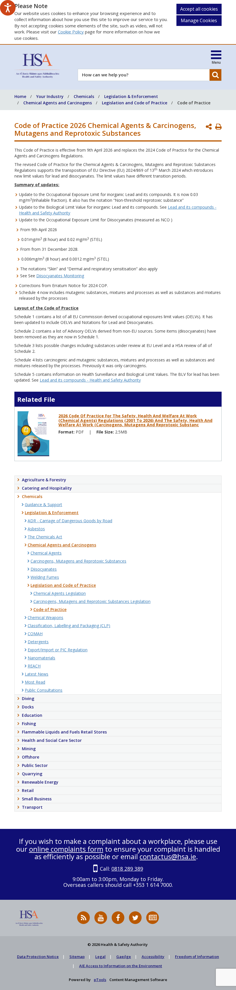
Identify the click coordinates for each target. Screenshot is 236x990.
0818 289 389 (127, 868)
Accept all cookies (199, 9)
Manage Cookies (199, 20)
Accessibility (153, 956)
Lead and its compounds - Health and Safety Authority (90, 380)
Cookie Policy (71, 32)
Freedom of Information (197, 956)
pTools (100, 979)
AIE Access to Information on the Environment (120, 965)
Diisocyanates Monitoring (60, 275)
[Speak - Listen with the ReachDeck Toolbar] (8, 8)
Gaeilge (123, 956)
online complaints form (66, 849)
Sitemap (77, 956)
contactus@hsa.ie (168, 856)
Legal (100, 956)
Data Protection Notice (38, 956)
